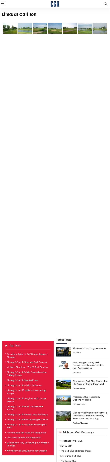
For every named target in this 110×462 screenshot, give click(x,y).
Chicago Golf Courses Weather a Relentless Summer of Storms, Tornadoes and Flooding (90, 415)
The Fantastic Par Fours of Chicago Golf (27, 432)
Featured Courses (80, 423)
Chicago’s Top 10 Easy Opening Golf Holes (27, 419)
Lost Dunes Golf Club (70, 456)
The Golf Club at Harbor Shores (75, 450)
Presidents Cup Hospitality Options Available (86, 398)
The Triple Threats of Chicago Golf (24, 437)
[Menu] (3, 4)
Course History (79, 388)
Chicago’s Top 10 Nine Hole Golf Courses (27, 362)
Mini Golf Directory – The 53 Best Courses (27, 367)
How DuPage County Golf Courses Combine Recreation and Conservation (88, 365)
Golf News (77, 352)
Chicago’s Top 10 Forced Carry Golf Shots (27, 414)
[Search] (105, 4)
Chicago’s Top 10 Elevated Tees (22, 380)
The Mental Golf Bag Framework (89, 348)
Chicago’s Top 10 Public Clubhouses (24, 385)
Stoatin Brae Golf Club (71, 440)
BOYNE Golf (66, 445)
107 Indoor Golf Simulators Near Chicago (27, 450)
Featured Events (79, 404)
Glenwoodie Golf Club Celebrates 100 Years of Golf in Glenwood (90, 382)
